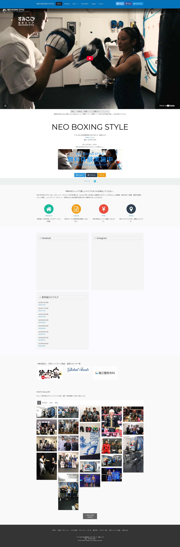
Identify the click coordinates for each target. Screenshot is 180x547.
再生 (72, 111)
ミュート (106, 111)
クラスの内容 (73, 530)
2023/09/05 (41, 346)
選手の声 (95, 530)
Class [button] (75, 4)
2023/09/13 (41, 334)
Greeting (66, 4)
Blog (102, 175)
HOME (53, 530)
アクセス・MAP (103, 530)
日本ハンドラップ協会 (114, 530)
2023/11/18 (41, 311)
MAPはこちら (89, 137)
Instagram (80, 175)
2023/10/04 (41, 316)
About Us (49, 216)
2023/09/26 (41, 322)
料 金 (89, 530)
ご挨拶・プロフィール (63, 530)
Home (59, 4)
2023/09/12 (41, 340)
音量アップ (88, 111)
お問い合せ (125, 530)
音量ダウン (97, 111)
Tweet (121, 4)
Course (76, 216)
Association (84, 4)
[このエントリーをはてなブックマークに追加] (95, 181)
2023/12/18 (41, 305)
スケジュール (82, 530)
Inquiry (94, 4)
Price (103, 216)
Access (101, 4)
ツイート (87, 181)
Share (129, 4)
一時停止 (79, 111)
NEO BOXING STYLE (45, 3)
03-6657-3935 (91, 539)
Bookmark (138, 4)
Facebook (92, 175)
